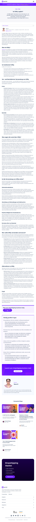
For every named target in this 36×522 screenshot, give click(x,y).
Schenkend (3, 49)
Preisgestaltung (4, 494)
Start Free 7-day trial (7, 310)
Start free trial (18, 371)
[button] (33, 1)
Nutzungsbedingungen (11, 519)
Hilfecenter (10, 494)
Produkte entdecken (24, 4)
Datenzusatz (26, 519)
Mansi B (7, 28)
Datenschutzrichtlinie (19, 519)
